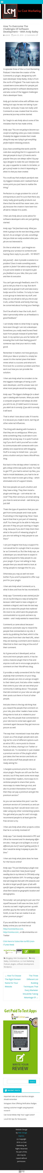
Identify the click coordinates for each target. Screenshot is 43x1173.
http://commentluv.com (13, 929)
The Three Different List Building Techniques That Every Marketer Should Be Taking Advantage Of (30, 986)
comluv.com (14, 932)
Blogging (9, 958)
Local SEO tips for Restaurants (15, 1119)
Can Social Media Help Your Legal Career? (19, 1115)
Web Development (20, 958)
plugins (13, 964)
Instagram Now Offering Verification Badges (20, 1103)
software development (25, 964)
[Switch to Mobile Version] (21, 1171)
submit (7, 35)
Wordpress (8, 967)
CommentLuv (14, 961)
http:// (6, 932)
